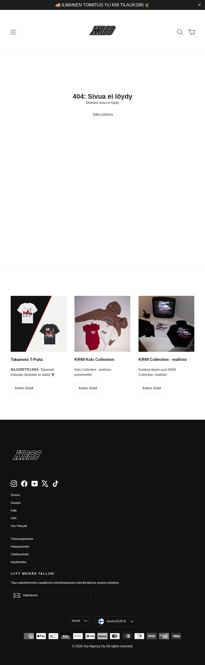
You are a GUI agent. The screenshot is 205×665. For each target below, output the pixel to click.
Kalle (14, 510)
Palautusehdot (20, 546)
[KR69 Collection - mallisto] (166, 324)
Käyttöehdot (18, 562)
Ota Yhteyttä (19, 526)
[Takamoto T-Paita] (38, 324)
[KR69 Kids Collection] (102, 324)
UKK (14, 518)
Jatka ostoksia (102, 114)
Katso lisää (24, 388)
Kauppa (16, 502)
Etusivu (15, 494)
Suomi (76, 620)
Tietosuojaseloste (22, 538)
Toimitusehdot (20, 554)
